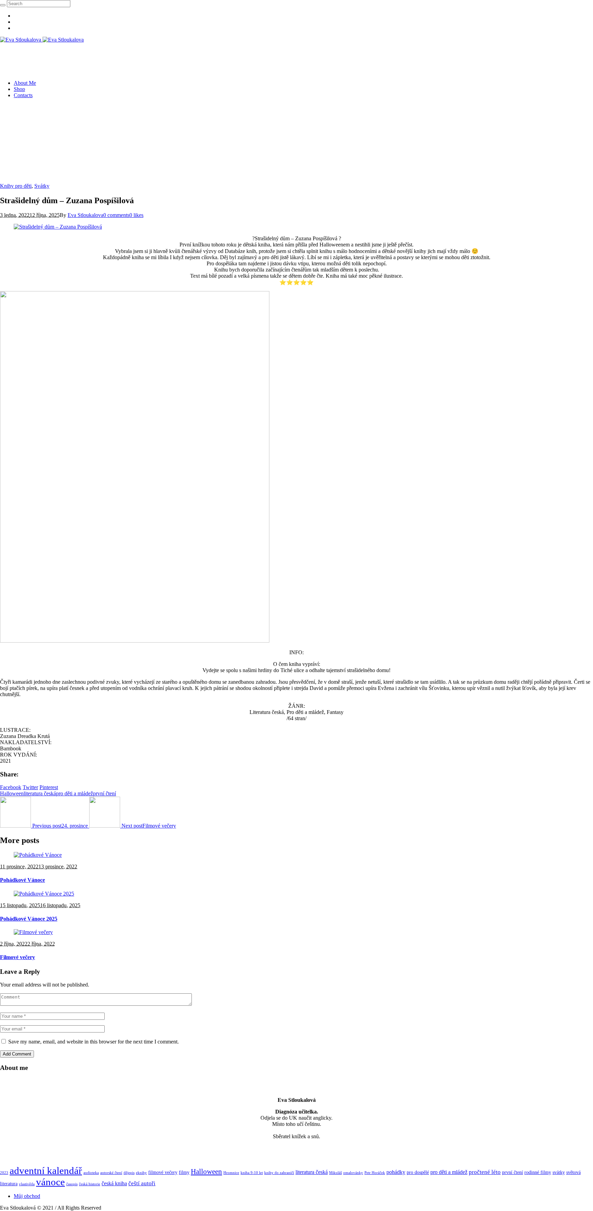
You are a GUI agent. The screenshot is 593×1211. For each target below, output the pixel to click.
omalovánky (353, 1173)
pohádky (395, 1172)
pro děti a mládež (74, 793)
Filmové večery (17, 957)
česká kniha (114, 1183)
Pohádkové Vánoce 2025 (28, 919)
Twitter (30, 787)
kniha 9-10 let (252, 1173)
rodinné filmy (537, 1172)
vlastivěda (27, 1184)
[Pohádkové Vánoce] (38, 855)
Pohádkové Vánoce (22, 880)
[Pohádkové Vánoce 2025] (44, 894)
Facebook (10, 787)
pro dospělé (418, 1172)
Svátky (41, 186)
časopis (72, 1184)
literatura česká (40, 793)
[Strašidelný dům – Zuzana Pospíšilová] (58, 227)
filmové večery (162, 1172)
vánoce (50, 1181)
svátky (559, 1172)
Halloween (12, 793)
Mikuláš (335, 1173)
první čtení (104, 793)
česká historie (89, 1184)
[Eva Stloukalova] (42, 40)
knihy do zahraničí (279, 1173)
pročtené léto (485, 1172)
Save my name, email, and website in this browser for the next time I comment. (93, 1042)
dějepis (129, 1173)
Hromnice (231, 1173)
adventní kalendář (46, 1170)
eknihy (141, 1173)
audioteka (91, 1173)
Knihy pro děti (16, 186)
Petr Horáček (374, 1173)
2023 (4, 1173)
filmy (184, 1172)
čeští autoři (141, 1183)
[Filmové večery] (33, 932)
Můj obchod (27, 1196)
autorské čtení (111, 1173)
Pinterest (48, 787)
